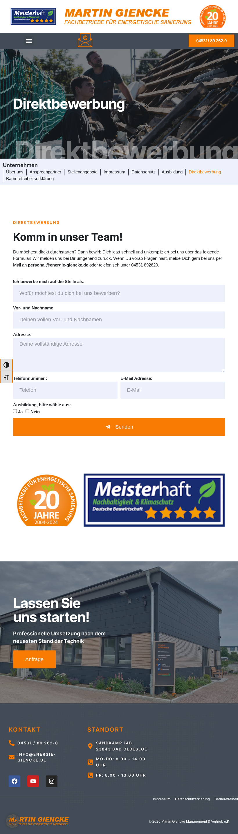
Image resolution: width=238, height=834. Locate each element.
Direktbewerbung (205, 171)
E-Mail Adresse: (136, 378)
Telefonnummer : (30, 378)
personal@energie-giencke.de (58, 264)
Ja (20, 411)
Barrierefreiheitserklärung (30, 178)
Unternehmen (20, 165)
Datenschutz (143, 171)
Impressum (114, 171)
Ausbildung (172, 171)
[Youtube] (33, 781)
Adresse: (22, 334)
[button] (29, 41)
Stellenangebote (82, 171)
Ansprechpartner (45, 171)
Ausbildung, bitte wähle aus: (42, 404)
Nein (35, 411)
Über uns (15, 171)
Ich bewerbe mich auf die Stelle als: (48, 281)
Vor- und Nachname (33, 307)
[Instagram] (51, 781)
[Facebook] (14, 781)
